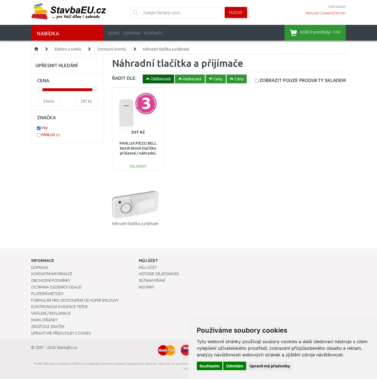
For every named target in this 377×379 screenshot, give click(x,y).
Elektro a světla (68, 49)
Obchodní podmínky (50, 280)
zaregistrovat (334, 13)
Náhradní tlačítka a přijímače (166, 49)
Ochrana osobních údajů (56, 287)
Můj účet (148, 267)
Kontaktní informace (51, 274)
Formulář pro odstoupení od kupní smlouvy (75, 300)
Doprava (131, 33)
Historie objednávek (159, 274)
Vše (44, 128)
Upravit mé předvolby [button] (269, 366)
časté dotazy (337, 6)
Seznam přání (152, 280)
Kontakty (153, 33)
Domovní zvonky (111, 49)
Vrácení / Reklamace (51, 313)
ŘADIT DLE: (124, 78)
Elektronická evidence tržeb (59, 306)
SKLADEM (302, 80)
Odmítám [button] (234, 366)
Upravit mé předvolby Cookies (61, 333)
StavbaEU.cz (67, 347)
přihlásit (313, 13)
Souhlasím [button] (210, 366)
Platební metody (47, 293)
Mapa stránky (44, 320)
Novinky (146, 287)
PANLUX (50, 134)
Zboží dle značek (48, 326)
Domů (114, 33)
